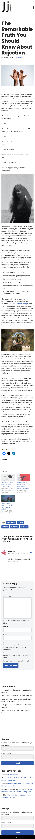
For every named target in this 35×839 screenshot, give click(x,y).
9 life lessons (13, 775)
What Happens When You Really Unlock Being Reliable (7, 506)
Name (6, 626)
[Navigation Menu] (31, 7)
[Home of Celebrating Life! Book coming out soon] (7, 7)
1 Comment (18, 58)
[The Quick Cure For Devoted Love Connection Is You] (8, 477)
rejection (14, 527)
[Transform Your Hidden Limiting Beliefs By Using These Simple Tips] (23, 477)
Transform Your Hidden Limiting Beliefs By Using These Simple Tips (23, 485)
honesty (5, 527)
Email (5, 634)
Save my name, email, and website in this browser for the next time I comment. (16, 647)
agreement (11, 523)
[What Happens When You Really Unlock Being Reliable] (8, 498)
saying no (24, 527)
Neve (17, 837)
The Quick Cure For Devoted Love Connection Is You (7, 484)
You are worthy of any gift (19, 304)
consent (20, 523)
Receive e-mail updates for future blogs (16, 622)
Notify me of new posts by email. (17, 661)
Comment (7, 596)
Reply (31, 553)
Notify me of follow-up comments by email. (16, 656)
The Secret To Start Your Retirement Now (16, 696)
